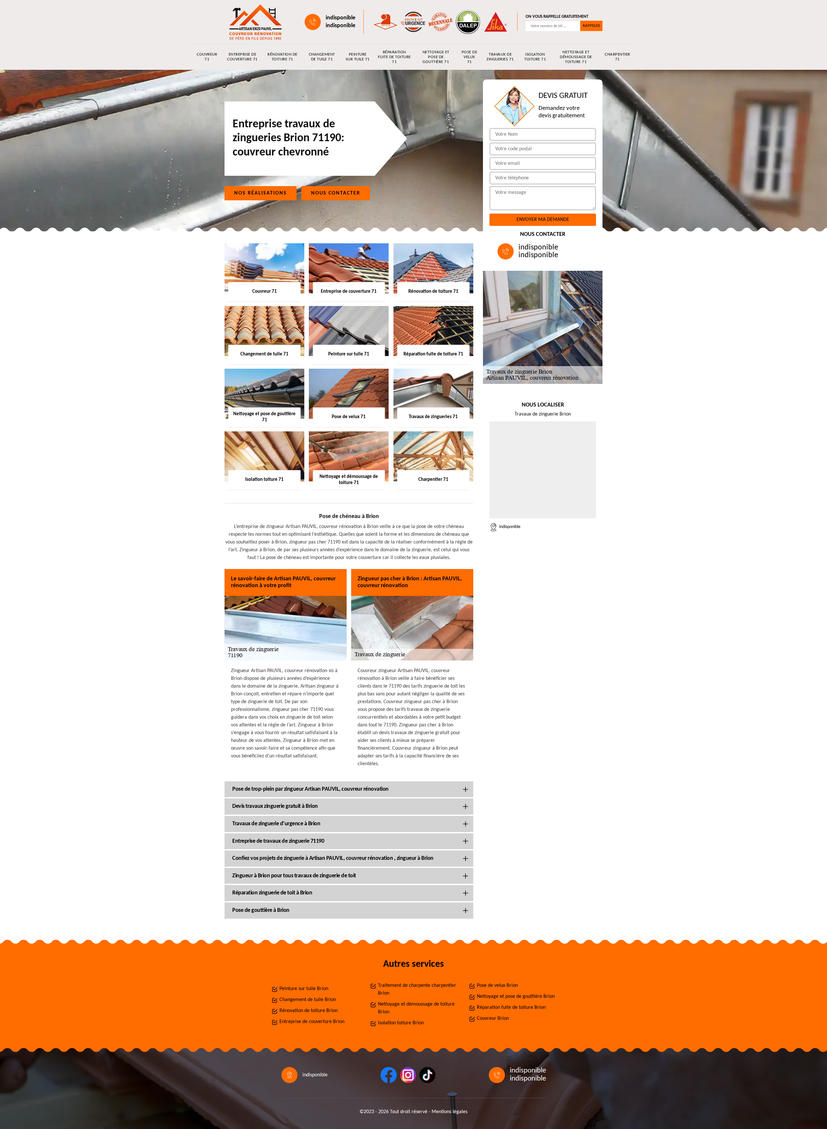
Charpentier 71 (617, 56)
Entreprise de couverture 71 (242, 56)
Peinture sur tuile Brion (303, 988)
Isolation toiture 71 (535, 56)
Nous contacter (335, 193)
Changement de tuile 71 (322, 56)
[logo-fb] (389, 1075)
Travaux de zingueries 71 (500, 56)
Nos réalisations (260, 193)
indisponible (340, 18)
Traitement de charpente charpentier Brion (417, 989)
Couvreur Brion (493, 1018)
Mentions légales (449, 1111)
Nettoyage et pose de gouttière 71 (436, 57)
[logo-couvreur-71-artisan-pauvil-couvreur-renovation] (254, 21)
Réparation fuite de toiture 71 (394, 57)
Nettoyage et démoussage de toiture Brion (416, 1008)
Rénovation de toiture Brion (308, 1010)
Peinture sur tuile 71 (358, 56)
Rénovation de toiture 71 (282, 56)
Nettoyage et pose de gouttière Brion (516, 996)
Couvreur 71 (207, 56)
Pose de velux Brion (497, 985)
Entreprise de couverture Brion (311, 1021)
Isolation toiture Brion (401, 1023)
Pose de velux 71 (469, 57)
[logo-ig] (408, 1075)
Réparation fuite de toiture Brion (511, 1007)
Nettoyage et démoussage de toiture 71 (576, 57)
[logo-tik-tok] (427, 1075)
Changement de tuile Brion (307, 999)
